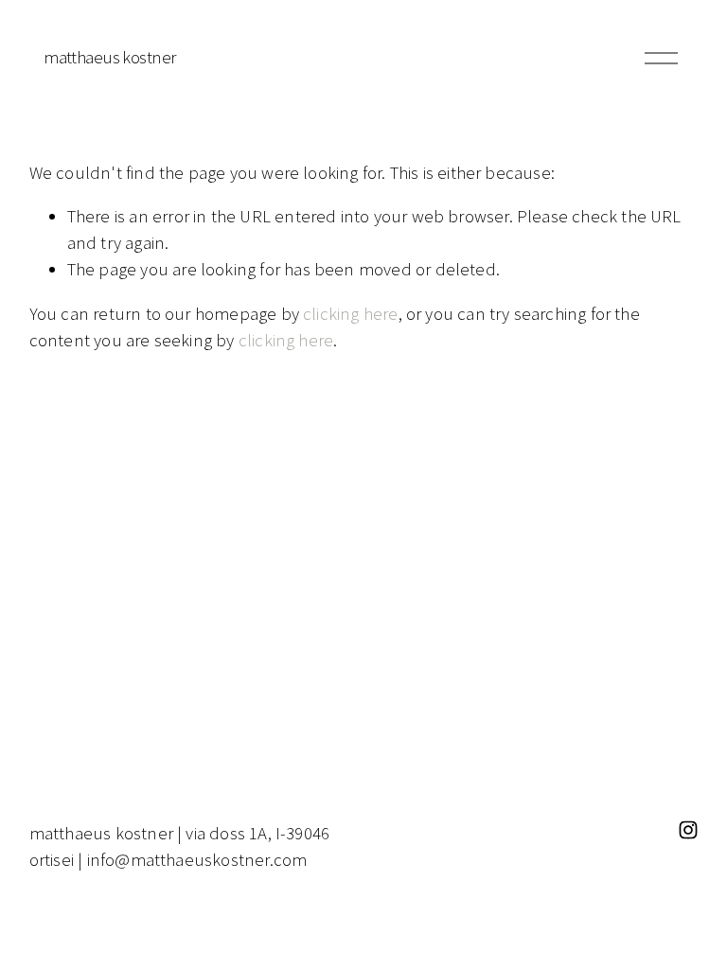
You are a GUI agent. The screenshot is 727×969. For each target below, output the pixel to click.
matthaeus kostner (109, 57)
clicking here (350, 314)
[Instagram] (688, 829)
